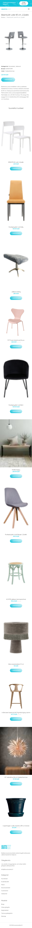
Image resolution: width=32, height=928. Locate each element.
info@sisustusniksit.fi (7, 869)
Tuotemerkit (4, 890)
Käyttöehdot (4, 910)
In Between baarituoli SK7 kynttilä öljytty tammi (16, 712)
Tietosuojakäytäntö (6, 913)
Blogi (2, 904)
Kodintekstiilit (5, 881)
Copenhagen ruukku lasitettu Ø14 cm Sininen (16, 826)
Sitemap (3, 916)
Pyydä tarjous (23, 3)
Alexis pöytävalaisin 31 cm (16, 664)
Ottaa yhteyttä (5, 907)
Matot (3, 884)
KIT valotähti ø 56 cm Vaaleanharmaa (16, 777)
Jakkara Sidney (16, 292)
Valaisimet (4, 893)
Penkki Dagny (16, 470)
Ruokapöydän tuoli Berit (16, 405)
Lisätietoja (8, 79)
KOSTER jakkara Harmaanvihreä (16, 599)
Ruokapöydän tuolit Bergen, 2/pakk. (16, 534)
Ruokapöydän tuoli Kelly (16, 227)
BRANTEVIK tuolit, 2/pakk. (16, 162)
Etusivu (3, 17)
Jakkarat (18, 66)
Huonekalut (12, 66)
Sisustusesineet (5, 887)
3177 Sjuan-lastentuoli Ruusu (16, 340)
